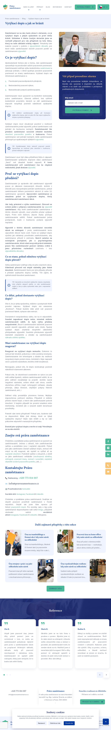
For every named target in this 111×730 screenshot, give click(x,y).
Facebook (24, 515)
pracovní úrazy (20, 459)
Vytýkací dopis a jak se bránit (38, 19)
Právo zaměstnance (12, 19)
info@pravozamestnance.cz (24, 483)
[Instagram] (108, 448)
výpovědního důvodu (14, 251)
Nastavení (41, 723)
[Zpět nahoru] (106, 722)
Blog (48, 7)
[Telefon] (108, 465)
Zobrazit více (55, 588)
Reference (57, 7)
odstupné (9, 459)
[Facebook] (108, 441)
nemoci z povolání (35, 459)
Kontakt (68, 7)
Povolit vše (69, 723)
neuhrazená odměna (43, 456)
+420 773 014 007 (28, 477)
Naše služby (28, 7)
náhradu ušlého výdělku (15, 337)
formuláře (26, 489)
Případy (40, 7)
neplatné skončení (13, 454)
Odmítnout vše (55, 723)
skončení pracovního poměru (18, 134)
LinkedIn (33, 515)
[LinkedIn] (108, 454)
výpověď (31, 167)
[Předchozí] (100, 675)
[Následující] (106, 675)
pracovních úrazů (18, 507)
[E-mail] (108, 472)
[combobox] (103, 7)
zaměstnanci (45, 68)
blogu (40, 510)
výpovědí (22, 51)
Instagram (14, 515)
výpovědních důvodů (39, 46)
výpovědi (39, 139)
